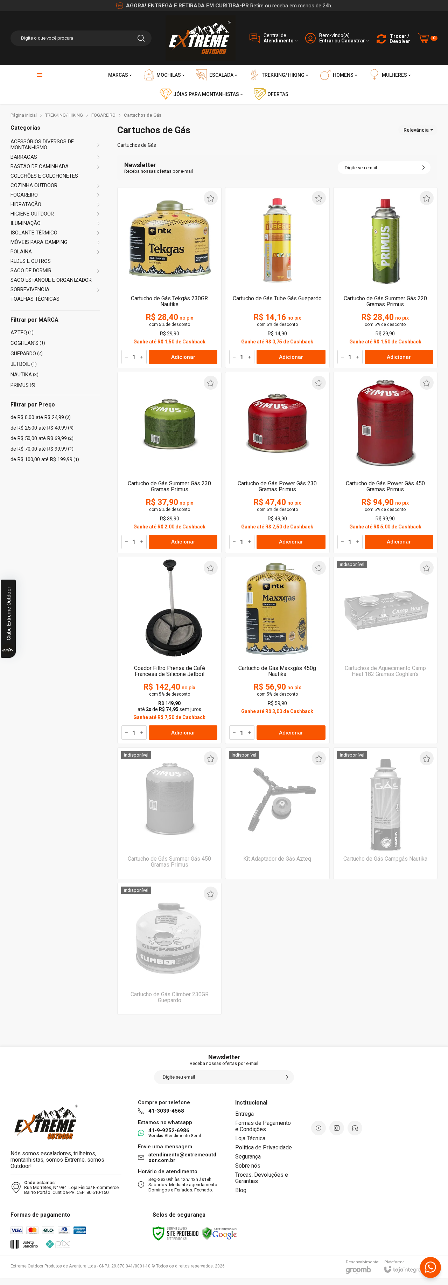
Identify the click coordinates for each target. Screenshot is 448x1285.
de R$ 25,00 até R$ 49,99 (42, 428)
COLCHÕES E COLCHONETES (44, 176)
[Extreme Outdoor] (201, 38)
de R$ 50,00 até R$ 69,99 (42, 438)
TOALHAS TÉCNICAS (34, 299)
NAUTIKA (24, 374)
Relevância (416, 130)
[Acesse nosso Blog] (355, 1128)
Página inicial (23, 115)
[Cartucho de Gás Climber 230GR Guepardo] (169, 948)
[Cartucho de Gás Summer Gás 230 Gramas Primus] (169, 462)
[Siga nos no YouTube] (318, 1128)
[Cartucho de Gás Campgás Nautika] (385, 813)
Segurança (248, 1156)
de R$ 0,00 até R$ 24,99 (40, 417)
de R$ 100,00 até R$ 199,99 (44, 459)
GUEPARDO (26, 353)
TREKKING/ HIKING (64, 115)
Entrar (326, 40)
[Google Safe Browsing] (219, 1233)
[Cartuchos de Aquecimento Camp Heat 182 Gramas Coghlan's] (385, 650)
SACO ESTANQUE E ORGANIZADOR (51, 280)
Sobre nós (247, 1165)
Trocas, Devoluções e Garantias (261, 1177)
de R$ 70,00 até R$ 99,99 (42, 449)
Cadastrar (353, 40)
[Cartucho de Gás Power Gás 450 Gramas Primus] (385, 462)
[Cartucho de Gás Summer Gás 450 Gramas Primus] (169, 813)
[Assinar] (423, 167)
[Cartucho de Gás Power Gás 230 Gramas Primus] (277, 462)
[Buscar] (141, 38)
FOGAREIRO (103, 115)
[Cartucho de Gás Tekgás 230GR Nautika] (169, 277)
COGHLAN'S (27, 343)
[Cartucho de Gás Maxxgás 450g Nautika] (277, 650)
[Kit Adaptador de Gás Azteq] (277, 813)
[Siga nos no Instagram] (336, 1128)
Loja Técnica (250, 1138)
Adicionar (183, 357)
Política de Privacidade (263, 1147)
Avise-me (385, 730)
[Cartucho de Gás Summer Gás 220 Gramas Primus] (385, 277)
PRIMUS (22, 385)
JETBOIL (23, 364)
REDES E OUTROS (30, 261)
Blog (240, 1190)
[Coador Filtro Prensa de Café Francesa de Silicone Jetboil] (169, 650)
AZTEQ (22, 332)
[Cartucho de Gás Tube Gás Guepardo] (277, 277)
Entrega (244, 1113)
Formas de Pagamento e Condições (263, 1126)
